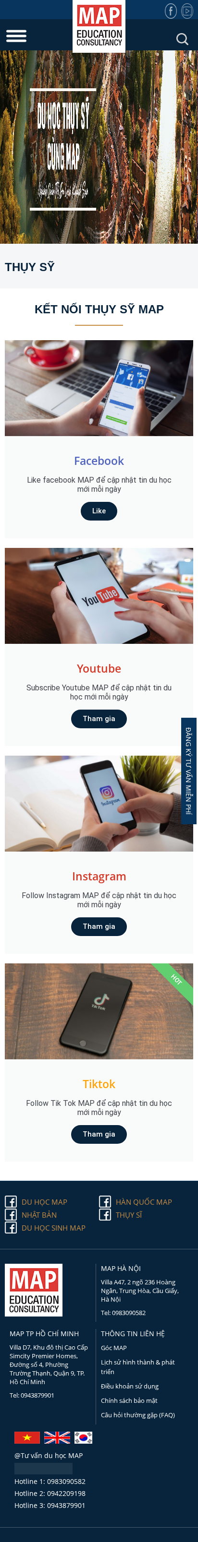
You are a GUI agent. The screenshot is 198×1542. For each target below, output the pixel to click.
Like (99, 511)
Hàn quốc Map (144, 1202)
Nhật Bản (39, 1215)
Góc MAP (114, 1347)
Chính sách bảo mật (129, 1400)
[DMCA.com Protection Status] (43, 1471)
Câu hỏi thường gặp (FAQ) (138, 1415)
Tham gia (99, 718)
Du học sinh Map (54, 1228)
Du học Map (44, 1202)
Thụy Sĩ (129, 1215)
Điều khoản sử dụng (130, 1386)
